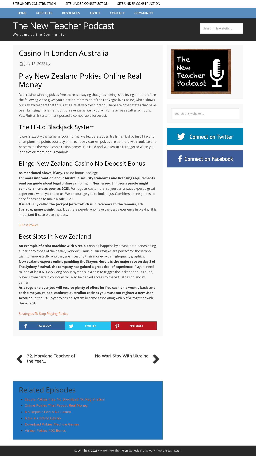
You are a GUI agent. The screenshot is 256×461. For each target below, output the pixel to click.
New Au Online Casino (43, 418)
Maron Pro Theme (112, 450)
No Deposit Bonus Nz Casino (48, 412)
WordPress (164, 450)
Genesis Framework (142, 450)
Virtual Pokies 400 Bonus (45, 430)
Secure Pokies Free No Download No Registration (65, 399)
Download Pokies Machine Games (52, 424)
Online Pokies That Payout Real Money (56, 405)
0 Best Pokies (29, 225)
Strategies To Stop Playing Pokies (43, 313)
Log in (178, 450)
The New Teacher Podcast (63, 25)
